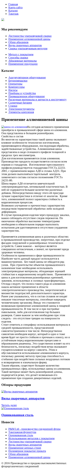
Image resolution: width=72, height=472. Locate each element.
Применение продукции (23, 63)
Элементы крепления (21, 112)
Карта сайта (15, 7)
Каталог (13, 10)
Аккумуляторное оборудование (27, 77)
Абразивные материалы (22, 60)
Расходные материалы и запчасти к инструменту (37, 99)
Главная (13, 4)
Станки (12, 105)
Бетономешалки (17, 80)
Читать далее (9, 405)
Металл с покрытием (20, 54)
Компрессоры (16, 86)
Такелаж (13, 13)
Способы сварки (18, 57)
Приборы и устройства (22, 93)
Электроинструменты (21, 108)
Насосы (12, 90)
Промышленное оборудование (26, 96)
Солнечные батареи (20, 102)
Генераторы (15, 83)
